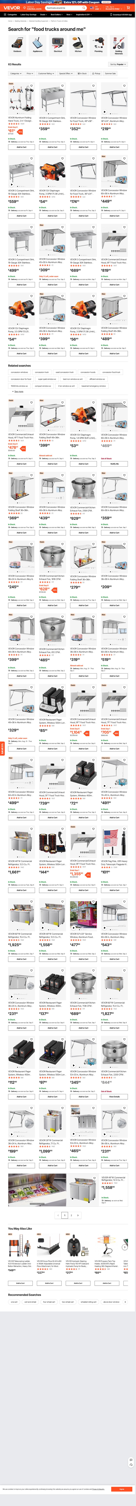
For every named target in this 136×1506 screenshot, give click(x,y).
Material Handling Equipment (38, 21)
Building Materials (20, 21)
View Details (114, 1097)
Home (10, 21)
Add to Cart (21, 147)
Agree (122, 1489)
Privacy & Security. (98, 1489)
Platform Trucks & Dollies (59, 21)
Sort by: (113, 64)
